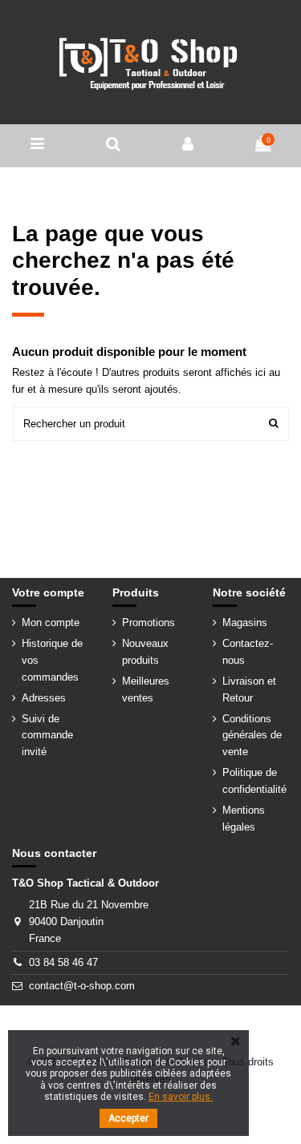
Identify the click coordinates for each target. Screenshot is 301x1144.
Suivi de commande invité (47, 735)
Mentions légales (243, 818)
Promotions (148, 622)
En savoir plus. (180, 1096)
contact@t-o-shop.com (82, 986)
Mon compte (50, 622)
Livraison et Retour (249, 689)
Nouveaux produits (145, 651)
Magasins (244, 622)
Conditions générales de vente (252, 735)
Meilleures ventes (145, 689)
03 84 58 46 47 (63, 962)
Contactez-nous (247, 651)
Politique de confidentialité (254, 780)
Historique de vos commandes (52, 660)
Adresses (44, 698)
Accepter (128, 1118)
